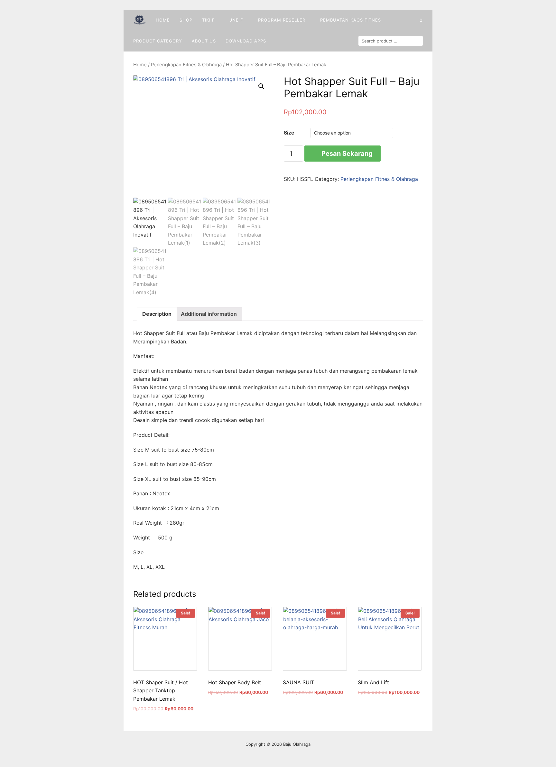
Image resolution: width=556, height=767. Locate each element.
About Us (204, 40)
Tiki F (208, 20)
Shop (186, 20)
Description (156, 314)
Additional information (209, 314)
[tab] (157, 314)
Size (289, 132)
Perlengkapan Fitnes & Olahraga (186, 65)
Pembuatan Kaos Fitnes (350, 20)
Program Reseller (281, 20)
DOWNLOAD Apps (246, 40)
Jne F (236, 20)
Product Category (157, 40)
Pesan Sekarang (347, 153)
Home (163, 20)
